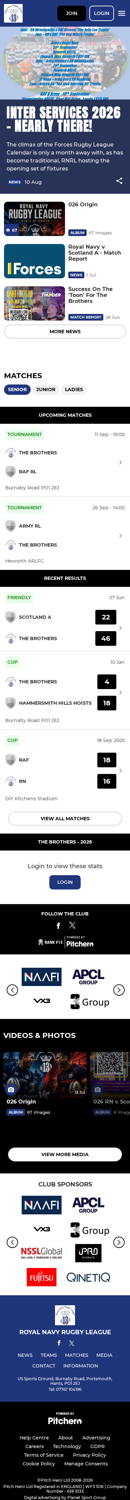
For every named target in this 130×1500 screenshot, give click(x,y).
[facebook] (59, 1344)
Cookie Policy (39, 1464)
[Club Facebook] (58, 927)
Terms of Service (44, 1455)
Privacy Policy (89, 1455)
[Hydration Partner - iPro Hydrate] (88, 1254)
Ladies (74, 389)
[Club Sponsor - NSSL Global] (41, 1254)
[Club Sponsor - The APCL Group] (88, 978)
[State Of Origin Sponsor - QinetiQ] (88, 1278)
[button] (119, 182)
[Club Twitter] (72, 927)
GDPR (97, 1446)
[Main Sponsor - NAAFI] (41, 978)
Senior (17, 389)
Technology (67, 1446)
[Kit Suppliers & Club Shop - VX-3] (41, 1002)
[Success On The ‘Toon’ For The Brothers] (34, 303)
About (65, 1438)
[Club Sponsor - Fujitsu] (41, 1278)
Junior (45, 389)
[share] (119, 181)
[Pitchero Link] (80, 945)
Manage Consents (86, 1464)
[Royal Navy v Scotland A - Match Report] (34, 261)
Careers (34, 1446)
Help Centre (34, 1438)
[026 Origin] (34, 219)
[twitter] (71, 1344)
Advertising (96, 1438)
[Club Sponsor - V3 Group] (88, 1002)
